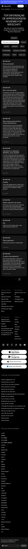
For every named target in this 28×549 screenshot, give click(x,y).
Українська (4, 478)
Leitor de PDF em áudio (7, 403)
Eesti (2, 510)
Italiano (3, 464)
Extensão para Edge (6, 309)
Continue (24, 545)
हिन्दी (2, 462)
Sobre (16, 319)
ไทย (2, 488)
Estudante (14, 46)
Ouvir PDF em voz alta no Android (10, 384)
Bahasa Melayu (5, 529)
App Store (14, 38)
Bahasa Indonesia (5, 522)
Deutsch (3, 459)
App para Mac (5, 299)
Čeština (3, 445)
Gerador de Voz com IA (7, 415)
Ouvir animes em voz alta (7, 399)
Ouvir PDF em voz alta (7, 413)
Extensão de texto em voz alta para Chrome (12, 408)
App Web (3, 304)
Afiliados (17, 329)
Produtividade (6, 50)
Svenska (3, 486)
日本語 (3, 466)
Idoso (22, 46)
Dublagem (17, 297)
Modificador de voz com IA (8, 401)
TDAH (14, 55)
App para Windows (6, 301)
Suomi (3, 457)
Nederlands (4, 450)
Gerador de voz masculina (8, 391)
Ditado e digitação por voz (8, 379)
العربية (2, 433)
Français (3, 454)
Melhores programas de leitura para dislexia (13, 394)
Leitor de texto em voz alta (8, 387)
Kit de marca (18, 339)
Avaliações (7, 9)
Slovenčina (4, 505)
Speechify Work (19, 301)
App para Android (6, 297)
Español (3, 481)
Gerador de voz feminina (7, 389)
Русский (3, 476)
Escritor (6, 46)
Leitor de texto (5, 420)
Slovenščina (4, 507)
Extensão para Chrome (7, 306)
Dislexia (23, 42)
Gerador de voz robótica (7, 396)
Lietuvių (3, 517)
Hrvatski (3, 512)
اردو (2, 531)
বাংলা (2, 524)
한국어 (3, 469)
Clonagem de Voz (19, 299)
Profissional (6, 55)
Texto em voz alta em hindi (8, 411)
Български (3, 500)
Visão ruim (22, 55)
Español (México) (6, 483)
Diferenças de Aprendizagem (10, 42)
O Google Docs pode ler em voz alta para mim (13, 406)
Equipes (3, 324)
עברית (2, 519)
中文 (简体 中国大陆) (6, 442)
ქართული (4, 503)
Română (3, 495)
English (3, 452)
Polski (2, 474)
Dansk (3, 447)
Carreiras (17, 327)
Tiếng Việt (3, 493)
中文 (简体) (4, 438)
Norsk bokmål (5, 471)
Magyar (3, 435)
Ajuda (16, 331)
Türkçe (3, 490)
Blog (16, 324)
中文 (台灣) (4, 440)
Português (4, 498)
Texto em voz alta (5, 290)
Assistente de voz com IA (8, 382)
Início (2, 9)
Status (16, 334)
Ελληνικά (3, 515)
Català (3, 527)
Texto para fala (5, 418)
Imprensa (17, 336)
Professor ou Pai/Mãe (19, 50)
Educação (3, 326)
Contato (17, 322)
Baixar (2, 311)
